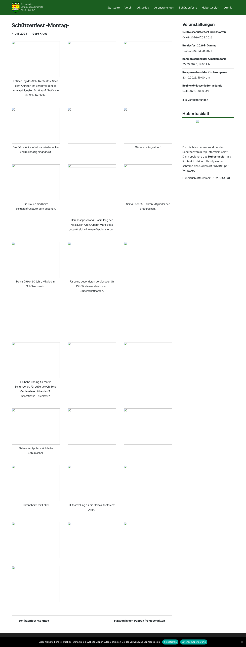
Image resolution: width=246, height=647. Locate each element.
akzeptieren (170, 641)
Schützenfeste (188, 7)
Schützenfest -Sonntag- (34, 620)
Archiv (228, 7)
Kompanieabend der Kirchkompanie (204, 72)
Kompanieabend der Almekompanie (204, 58)
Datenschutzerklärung (194, 641)
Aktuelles (143, 7)
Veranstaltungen (164, 7)
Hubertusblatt (210, 7)
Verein (128, 7)
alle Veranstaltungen (195, 99)
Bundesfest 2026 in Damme (199, 45)
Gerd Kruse (40, 33)
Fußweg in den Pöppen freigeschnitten (140, 620)
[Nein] (241, 642)
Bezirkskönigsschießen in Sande (202, 85)
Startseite (113, 7)
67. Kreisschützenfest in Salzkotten (204, 32)
